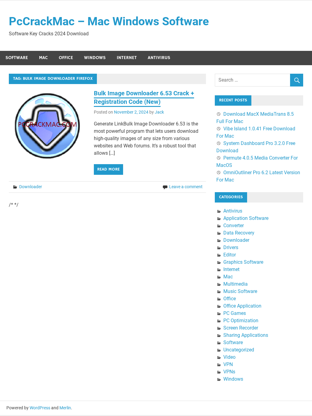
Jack (159, 112)
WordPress (40, 407)
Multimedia (235, 284)
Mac (43, 58)
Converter (233, 225)
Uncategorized (238, 350)
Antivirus (159, 58)
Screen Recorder (240, 328)
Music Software (240, 291)
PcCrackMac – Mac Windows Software (109, 21)
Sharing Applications (245, 335)
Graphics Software (243, 262)
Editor (229, 255)
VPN (228, 364)
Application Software (245, 218)
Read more (108, 169)
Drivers (230, 247)
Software (16, 58)
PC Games (234, 313)
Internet (127, 58)
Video (229, 357)
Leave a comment (186, 186)
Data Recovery (238, 233)
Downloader (30, 186)
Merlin (65, 407)
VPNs (229, 372)
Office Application (242, 306)
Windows (95, 58)
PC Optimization (240, 320)
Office (66, 58)
